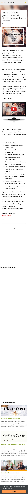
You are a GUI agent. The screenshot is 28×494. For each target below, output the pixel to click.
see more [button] (10, 488)
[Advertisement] (14, 250)
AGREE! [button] (14, 491)
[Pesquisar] (26, 2)
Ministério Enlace (9, 2)
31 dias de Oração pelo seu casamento (10, 418)
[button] (3, 23)
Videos (9, 215)
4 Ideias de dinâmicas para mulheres (10, 472)
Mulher (4, 215)
